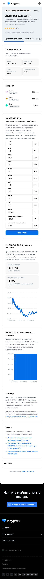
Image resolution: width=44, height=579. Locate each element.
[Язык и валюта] (40, 3)
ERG (9, 189)
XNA (9, 155)
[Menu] (4, 3)
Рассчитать (22, 233)
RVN (9, 182)
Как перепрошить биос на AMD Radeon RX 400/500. (23, 452)
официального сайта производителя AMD (22, 417)
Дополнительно (8, 541)
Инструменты (7, 534)
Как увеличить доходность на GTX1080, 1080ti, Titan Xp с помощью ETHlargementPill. (22, 445)
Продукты (6, 528)
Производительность (13, 39)
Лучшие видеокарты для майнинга (17, 10)
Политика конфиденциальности (14, 568)
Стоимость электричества (17, 223)
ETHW (10, 195)
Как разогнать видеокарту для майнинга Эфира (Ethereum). (20, 439)
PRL (9, 148)
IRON (10, 168)
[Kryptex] (14, 3)
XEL (9, 202)
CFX (9, 161)
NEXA (10, 175)
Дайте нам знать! (28, 472)
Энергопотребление (15, 216)
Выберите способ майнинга (23, 505)
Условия (5, 564)
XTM (9, 141)
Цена (10, 209)
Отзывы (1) (29, 39)
